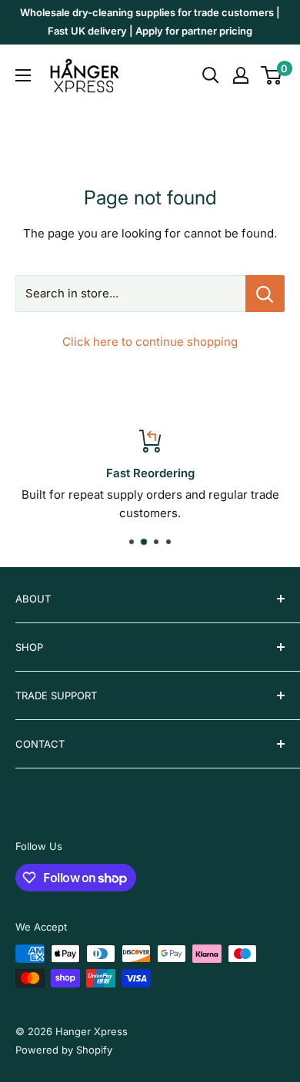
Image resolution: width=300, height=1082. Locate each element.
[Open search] (210, 75)
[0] (272, 75)
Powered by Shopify (63, 1050)
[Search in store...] (265, 293)
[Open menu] (23, 75)
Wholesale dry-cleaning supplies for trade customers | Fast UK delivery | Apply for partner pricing (150, 21)
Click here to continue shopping (150, 341)
